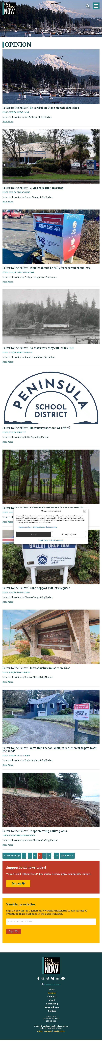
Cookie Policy (43, 540)
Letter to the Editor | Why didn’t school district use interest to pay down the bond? (49, 749)
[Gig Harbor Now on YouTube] (63, 978)
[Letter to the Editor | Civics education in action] (51, 131)
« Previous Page (12, 855)
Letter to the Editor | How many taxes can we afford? (36, 427)
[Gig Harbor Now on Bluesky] (52, 978)
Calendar (51, 996)
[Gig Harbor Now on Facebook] (38, 978)
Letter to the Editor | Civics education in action (33, 187)
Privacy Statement (56, 540)
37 (57, 855)
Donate (17, 883)
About (52, 1000)
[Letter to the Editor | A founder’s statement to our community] (51, 451)
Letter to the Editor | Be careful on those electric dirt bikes (40, 107)
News (52, 989)
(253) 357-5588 (51, 1021)
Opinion (52, 993)
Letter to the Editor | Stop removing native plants (34, 831)
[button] (84, 511)
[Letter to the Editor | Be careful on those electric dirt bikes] (51, 51)
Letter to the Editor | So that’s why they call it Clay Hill (38, 348)
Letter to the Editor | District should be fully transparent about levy (46, 267)
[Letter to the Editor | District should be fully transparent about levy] (51, 211)
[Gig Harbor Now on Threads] (47, 978)
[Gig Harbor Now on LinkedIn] (57, 978)
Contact (52, 1011)
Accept (33, 534)
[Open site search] (88, 6)
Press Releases (52, 1007)
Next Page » (67, 855)
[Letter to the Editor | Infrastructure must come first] (51, 611)
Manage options (69, 534)
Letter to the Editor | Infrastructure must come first (36, 668)
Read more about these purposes (45, 527)
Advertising (52, 1004)
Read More (7, 121)
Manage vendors (25, 527)
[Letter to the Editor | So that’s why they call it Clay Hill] (51, 291)
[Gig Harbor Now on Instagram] (43, 978)
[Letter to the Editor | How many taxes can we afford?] (51, 371)
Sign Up (13, 931)
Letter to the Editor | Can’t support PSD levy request (36, 588)
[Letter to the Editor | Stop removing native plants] (51, 774)
